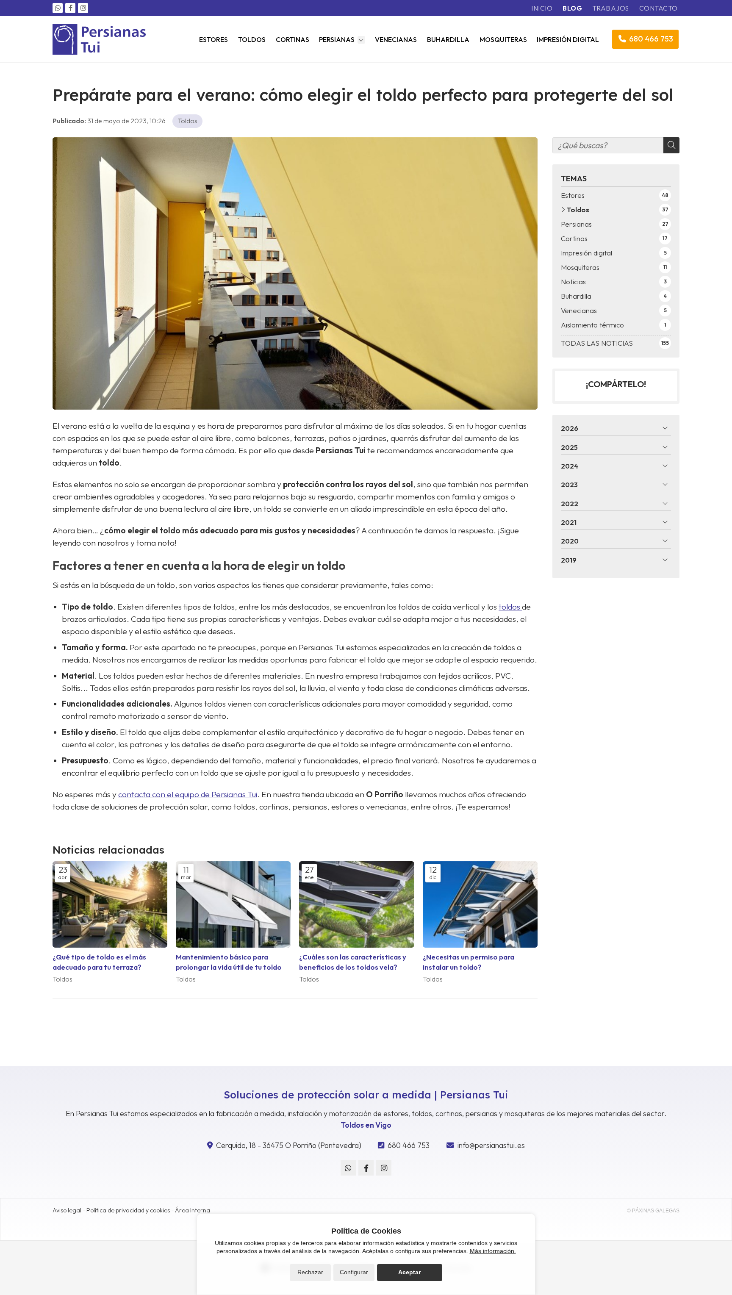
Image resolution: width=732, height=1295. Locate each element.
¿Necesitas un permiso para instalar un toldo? (468, 961)
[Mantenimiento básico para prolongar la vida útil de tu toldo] (233, 904)
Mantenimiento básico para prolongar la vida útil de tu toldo (229, 961)
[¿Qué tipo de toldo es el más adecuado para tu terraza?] (110, 904)
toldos (510, 607)
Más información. (493, 1251)
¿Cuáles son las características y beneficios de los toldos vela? (352, 961)
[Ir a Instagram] (83, 8)
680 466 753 (409, 1145)
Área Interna (192, 1210)
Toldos (187, 120)
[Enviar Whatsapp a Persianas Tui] (58, 8)
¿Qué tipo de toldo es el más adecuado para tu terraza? (99, 961)
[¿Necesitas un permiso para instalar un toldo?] (480, 904)
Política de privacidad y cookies (128, 1210)
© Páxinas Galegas (653, 1211)
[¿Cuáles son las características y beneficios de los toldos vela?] (356, 904)
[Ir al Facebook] (70, 8)
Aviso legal (67, 1210)
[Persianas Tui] (99, 39)
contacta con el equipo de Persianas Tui (187, 794)
